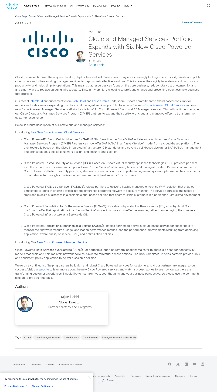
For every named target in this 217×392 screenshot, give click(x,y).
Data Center (100, 5)
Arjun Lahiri (96, 65)
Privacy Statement (14, 386)
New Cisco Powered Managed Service (62, 242)
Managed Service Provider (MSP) (119, 337)
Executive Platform (55, 5)
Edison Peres (100, 101)
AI (71, 5)
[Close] (89, 377)
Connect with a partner (70, 364)
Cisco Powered (90, 337)
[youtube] (194, 364)
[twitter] (178, 364)
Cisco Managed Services (47, 337)
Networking (82, 5)
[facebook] (169, 364)
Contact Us (35, 364)
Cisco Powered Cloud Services (164, 105)
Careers (50, 364)
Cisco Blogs (31, 5)
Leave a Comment (192, 23)
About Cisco (19, 364)
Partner (32, 16)
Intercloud (36, 101)
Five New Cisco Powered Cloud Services (57, 132)
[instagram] (202, 364)
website (44, 269)
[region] (46, 382)
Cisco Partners (71, 337)
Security (115, 5)
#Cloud (27, 337)
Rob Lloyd (79, 101)
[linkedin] (186, 364)
